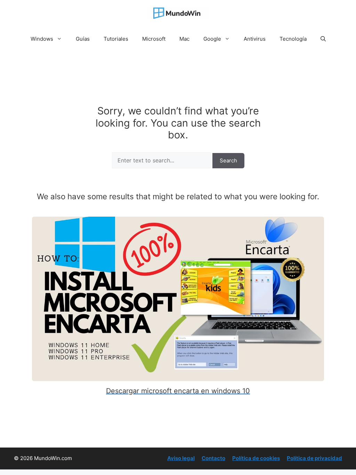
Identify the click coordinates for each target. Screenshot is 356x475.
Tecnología (293, 38)
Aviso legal (181, 458)
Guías (83, 38)
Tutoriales (116, 38)
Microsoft (153, 38)
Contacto (213, 458)
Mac (184, 38)
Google (212, 38)
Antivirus (255, 38)
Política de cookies (256, 458)
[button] (323, 39)
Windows (42, 38)
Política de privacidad (314, 458)
